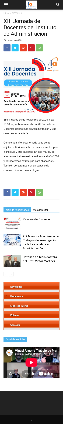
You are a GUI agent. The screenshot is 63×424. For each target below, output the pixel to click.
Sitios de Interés (19, 306)
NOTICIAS (17, 13)
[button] (58, 5)
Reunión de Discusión (37, 219)
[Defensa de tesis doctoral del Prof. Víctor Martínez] (12, 261)
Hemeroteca (16, 296)
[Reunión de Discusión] (12, 223)
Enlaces (14, 315)
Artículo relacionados (17, 210)
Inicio (6, 13)
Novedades (16, 286)
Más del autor (40, 210)
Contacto (15, 325)
